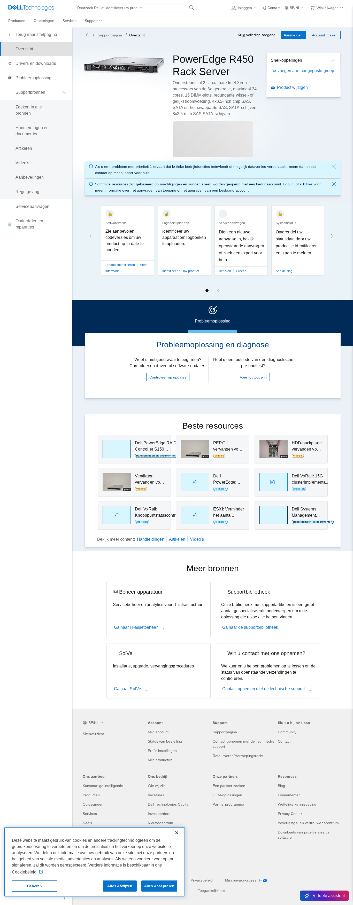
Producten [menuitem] (16, 21)
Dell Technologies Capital (168, 804)
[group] (127, 251)
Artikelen (177, 539)
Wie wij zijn (157, 786)
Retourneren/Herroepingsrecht (238, 756)
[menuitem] (94, 21)
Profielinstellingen (162, 751)
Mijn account (158, 732)
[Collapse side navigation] (64, 898)
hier (309, 184)
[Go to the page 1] (207, 290)
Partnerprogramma (228, 804)
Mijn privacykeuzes (241, 880)
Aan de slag (284, 271)
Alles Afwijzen (119, 886)
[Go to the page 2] (218, 290)
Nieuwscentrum (160, 823)
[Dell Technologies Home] (31, 8)
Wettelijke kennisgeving (297, 804)
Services (90, 814)
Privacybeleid (202, 880)
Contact (284, 741)
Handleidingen (150, 539)
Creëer (241, 271)
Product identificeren (120, 265)
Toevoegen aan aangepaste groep (302, 70)
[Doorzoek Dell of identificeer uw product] (192, 8)
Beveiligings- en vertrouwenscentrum (308, 823)
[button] (244, 8)
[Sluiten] (176, 832)
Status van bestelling (165, 741)
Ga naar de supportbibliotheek (250, 627)
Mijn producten (160, 760)
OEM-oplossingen (227, 795)
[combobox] (134, 8)
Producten (91, 795)
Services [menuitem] (70, 21)
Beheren (225, 271)
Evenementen (289, 795)
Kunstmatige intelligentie (103, 786)
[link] (271, 8)
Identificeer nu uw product (180, 271)
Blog (281, 786)
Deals (87, 823)
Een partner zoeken (229, 786)
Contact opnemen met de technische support (264, 689)
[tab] (212, 316)
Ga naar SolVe (128, 689)
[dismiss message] (334, 166)
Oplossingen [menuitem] (44, 21)
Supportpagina (110, 35)
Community (287, 732)
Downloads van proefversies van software (305, 834)
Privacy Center (290, 814)
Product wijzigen (292, 87)
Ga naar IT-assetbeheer (136, 627)
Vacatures (156, 795)
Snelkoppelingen (286, 60)
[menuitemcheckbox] (36, 92)
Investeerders (159, 814)
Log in (288, 184)
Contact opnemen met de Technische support (243, 744)
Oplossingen (93, 804)
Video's (197, 539)
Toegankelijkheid (211, 890)
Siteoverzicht (93, 734)
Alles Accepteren (159, 886)
